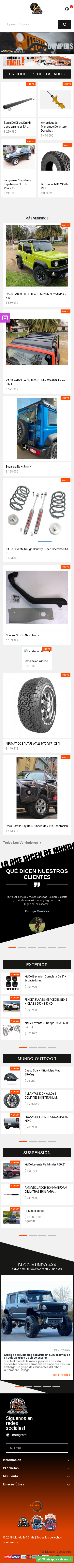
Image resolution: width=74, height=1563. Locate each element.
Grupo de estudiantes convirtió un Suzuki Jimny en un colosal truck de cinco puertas (37, 1356)
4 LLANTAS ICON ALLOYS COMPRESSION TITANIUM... (42, 1095)
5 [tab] (52, 948)
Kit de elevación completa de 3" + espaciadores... (45, 978)
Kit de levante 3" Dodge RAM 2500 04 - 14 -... (46, 1025)
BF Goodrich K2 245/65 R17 (55, 186)
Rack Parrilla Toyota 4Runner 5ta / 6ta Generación (37, 826)
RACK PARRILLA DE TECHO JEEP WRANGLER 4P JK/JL (36, 382)
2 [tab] (22, 948)
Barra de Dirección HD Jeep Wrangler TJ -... (17, 124)
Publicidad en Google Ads (55, 1551)
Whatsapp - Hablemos (56, 1559)
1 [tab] (12, 948)
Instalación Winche (36, 661)
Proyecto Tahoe (34, 1210)
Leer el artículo (61, 1374)
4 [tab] (42, 948)
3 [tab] (32, 948)
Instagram (19, 1435)
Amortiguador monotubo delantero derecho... (54, 126)
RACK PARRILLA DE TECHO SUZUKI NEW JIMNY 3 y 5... (36, 295)
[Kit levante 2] (37, 43)
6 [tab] (62, 948)
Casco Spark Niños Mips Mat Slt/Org (42, 1072)
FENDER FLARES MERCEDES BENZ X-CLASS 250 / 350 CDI (46, 1001)
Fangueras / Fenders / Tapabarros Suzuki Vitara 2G (17, 184)
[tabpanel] (37, 914)
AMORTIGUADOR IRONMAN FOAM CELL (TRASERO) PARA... (46, 1189)
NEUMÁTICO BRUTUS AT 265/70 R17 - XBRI (33, 743)
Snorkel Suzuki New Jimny (22, 635)
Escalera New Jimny (18, 466)
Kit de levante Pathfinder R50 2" (45, 1164)
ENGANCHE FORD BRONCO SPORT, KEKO (46, 1118)
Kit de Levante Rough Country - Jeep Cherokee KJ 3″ (37, 551)
